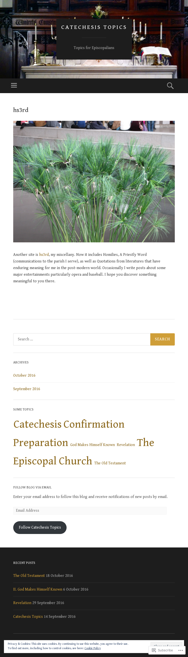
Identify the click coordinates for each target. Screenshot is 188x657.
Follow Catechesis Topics (40, 527)
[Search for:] (94, 339)
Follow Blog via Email (32, 487)
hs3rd (44, 254)
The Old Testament (110, 463)
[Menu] (14, 85)
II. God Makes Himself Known (37, 589)
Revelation (126, 445)
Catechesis (38, 424)
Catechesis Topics (94, 27)
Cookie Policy (92, 648)
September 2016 (26, 389)
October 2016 (24, 375)
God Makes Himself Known (92, 445)
